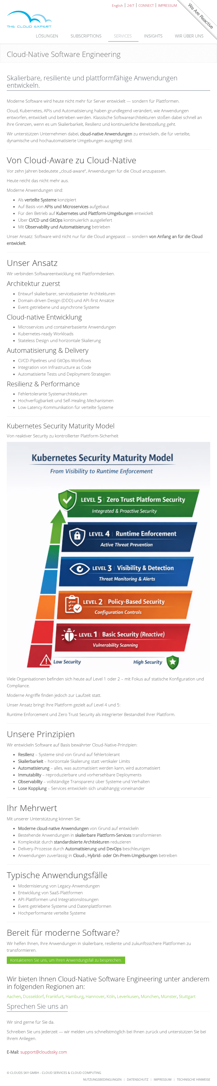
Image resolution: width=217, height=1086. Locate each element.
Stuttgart (187, 996)
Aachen (14, 996)
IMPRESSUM (167, 5)
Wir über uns (190, 36)
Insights (154, 36)
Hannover (95, 996)
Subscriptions (87, 36)
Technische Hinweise (193, 1079)
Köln (111, 996)
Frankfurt (55, 996)
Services (123, 36)
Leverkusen (128, 996)
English (117, 5)
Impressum (163, 1079)
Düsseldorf (33, 996)
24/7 (130, 5)
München (150, 996)
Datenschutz (137, 1079)
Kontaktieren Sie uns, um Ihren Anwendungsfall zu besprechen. (66, 960)
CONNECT (146, 5)
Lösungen (47, 36)
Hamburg (75, 996)
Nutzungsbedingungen (102, 1079)
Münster (169, 996)
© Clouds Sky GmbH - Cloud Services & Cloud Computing (54, 1072)
